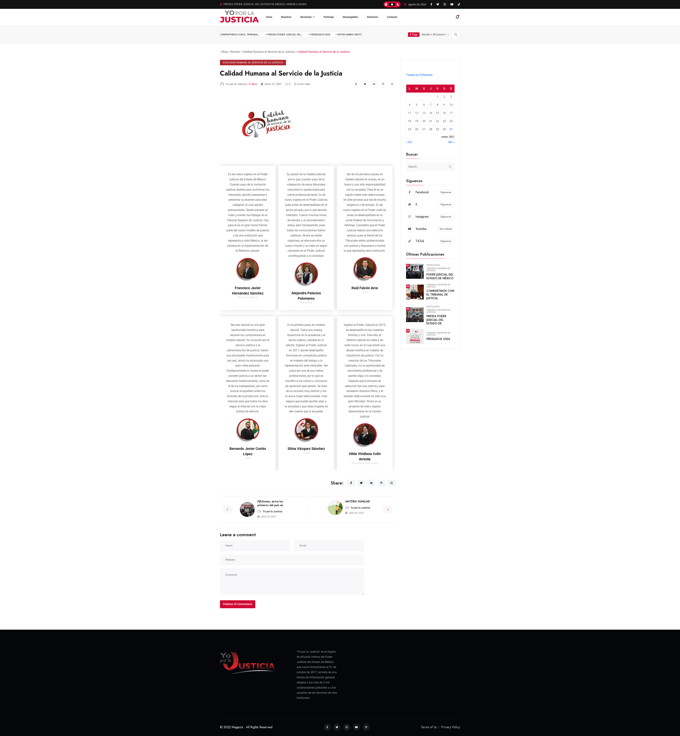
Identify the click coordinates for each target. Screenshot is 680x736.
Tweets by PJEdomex (419, 75)
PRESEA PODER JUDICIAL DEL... (272, 34)
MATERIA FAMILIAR (357, 501)
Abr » (451, 142)
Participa (329, 17)
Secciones (306, 17)
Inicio (269, 17)
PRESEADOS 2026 (234, 4)
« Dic (409, 142)
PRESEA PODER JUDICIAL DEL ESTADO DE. (436, 320)
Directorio (372, 17)
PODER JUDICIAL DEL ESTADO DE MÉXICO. (440, 276)
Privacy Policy (450, 727)
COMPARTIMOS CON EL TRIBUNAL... (227, 34)
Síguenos (445, 192)
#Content (438, 34)
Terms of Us (429, 727)
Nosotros (286, 17)
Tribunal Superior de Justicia (438, 269)
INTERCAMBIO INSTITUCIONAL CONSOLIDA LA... (352, 34)
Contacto (392, 17)
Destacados (433, 265)
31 (451, 129)
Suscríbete (446, 229)
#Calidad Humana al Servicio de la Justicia (253, 62)
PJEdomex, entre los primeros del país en (270, 503)
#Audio (426, 34)
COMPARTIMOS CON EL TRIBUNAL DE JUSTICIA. (440, 294)
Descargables (350, 17)
